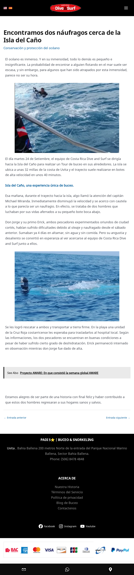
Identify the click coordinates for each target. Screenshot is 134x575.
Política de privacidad (67, 497)
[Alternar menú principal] (126, 8)
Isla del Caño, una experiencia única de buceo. (39, 185)
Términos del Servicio (67, 492)
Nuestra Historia (67, 487)
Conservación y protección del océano (31, 48)
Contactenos (67, 508)
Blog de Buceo (67, 503)
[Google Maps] (110, 569)
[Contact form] (24, 569)
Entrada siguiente (118, 417)
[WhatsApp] (67, 569)
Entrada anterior (15, 417)
